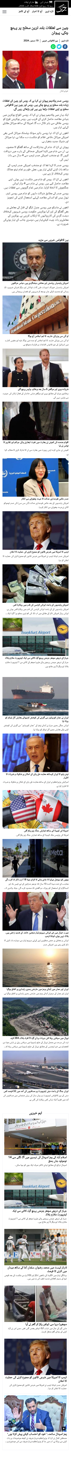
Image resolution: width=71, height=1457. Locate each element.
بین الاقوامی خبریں (50, 41)
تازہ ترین (49, 11)
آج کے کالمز (24, 11)
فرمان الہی (44, 2)
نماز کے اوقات (29, 2)
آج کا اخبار (37, 11)
